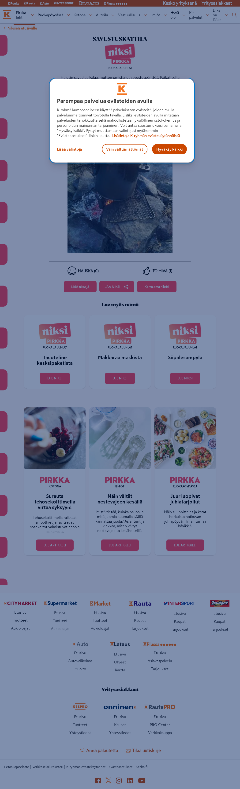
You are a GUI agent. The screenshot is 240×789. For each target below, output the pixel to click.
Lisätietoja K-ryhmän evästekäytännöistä (145, 136)
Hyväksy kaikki (169, 149)
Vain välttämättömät (124, 149)
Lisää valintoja (69, 149)
